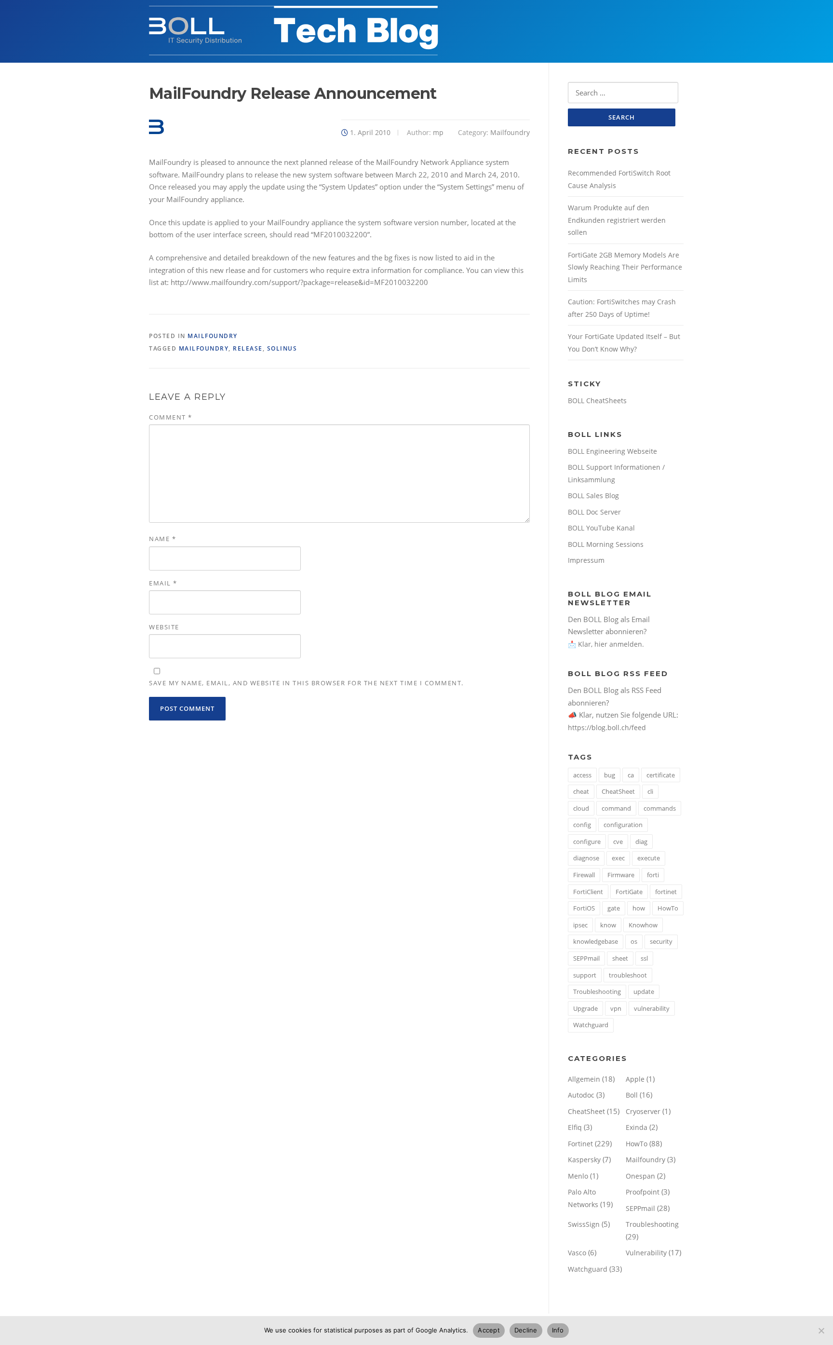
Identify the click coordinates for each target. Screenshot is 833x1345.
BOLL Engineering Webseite (612, 451)
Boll (632, 1095)
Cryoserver (643, 1111)
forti (653, 874)
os (634, 941)
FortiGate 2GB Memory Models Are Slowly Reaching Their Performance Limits (625, 267)
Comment (170, 417)
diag (641, 841)
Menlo (578, 1176)
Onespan (640, 1176)
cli (650, 791)
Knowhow (643, 925)
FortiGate (629, 891)
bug (609, 775)
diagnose (586, 858)
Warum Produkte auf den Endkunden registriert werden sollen (617, 220)
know (608, 925)
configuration (623, 824)
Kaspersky (584, 1159)
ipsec (580, 925)
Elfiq (575, 1127)
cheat (581, 791)
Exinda (636, 1127)
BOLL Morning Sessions (606, 544)
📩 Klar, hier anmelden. (606, 644)
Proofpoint (642, 1191)
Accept (489, 1330)
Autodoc (581, 1095)
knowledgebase (595, 941)
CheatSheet (618, 791)
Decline (525, 1330)
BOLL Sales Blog (593, 495)
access (582, 775)
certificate (660, 775)
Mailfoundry (510, 132)
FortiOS (584, 908)
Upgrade (585, 1008)
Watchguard (590, 1024)
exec (618, 858)
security (661, 941)
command (616, 808)
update (643, 991)
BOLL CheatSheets (597, 400)
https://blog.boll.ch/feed (607, 727)
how (638, 908)
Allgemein (584, 1079)
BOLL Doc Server (594, 511)
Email (163, 583)
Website (164, 627)
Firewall (584, 874)
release (248, 348)
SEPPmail (586, 958)
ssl (644, 958)
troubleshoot (628, 975)
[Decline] (821, 1330)
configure (587, 841)
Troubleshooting (597, 991)
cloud (581, 808)
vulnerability (652, 1008)
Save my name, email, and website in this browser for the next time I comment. (306, 683)
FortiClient (588, 891)
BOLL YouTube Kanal (601, 527)
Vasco (577, 1252)
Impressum (586, 560)
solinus (282, 348)
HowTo (668, 908)
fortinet (666, 891)
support (584, 975)
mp (438, 132)
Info (558, 1330)
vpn (615, 1008)
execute (648, 858)
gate (613, 908)
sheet (620, 958)
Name (162, 538)
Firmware (620, 874)
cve (618, 841)
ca (631, 775)
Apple (635, 1079)
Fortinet (580, 1143)
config (582, 824)
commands (660, 808)
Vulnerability (646, 1252)
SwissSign (584, 1224)
